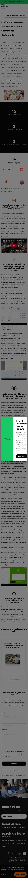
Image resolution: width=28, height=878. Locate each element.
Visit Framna (22, 456)
